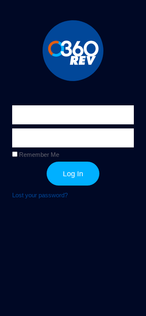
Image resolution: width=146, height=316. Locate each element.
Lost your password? (40, 195)
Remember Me (38, 155)
